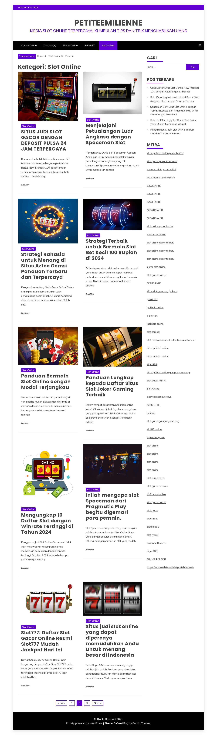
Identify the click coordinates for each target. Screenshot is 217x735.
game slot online (156, 266)
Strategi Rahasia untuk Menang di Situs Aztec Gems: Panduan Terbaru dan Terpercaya (44, 266)
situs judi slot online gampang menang (168, 372)
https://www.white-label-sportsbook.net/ (170, 567)
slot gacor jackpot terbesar (162, 161)
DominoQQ (50, 45)
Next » (97, 703)
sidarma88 (153, 526)
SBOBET (90, 45)
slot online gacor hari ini (160, 226)
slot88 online (154, 429)
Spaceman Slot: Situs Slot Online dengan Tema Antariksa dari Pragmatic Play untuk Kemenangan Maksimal (174, 110)
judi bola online (155, 307)
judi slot (151, 413)
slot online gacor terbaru (160, 242)
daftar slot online (156, 234)
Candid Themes (141, 723)
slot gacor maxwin (157, 486)
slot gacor (152, 510)
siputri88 (152, 364)
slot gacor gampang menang (163, 421)
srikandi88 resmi (156, 543)
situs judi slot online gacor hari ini (165, 153)
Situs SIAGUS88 (156, 559)
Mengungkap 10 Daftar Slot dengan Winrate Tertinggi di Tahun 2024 (47, 523)
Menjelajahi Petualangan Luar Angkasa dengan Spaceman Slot (109, 134)
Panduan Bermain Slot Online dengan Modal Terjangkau (46, 381)
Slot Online (108, 45)
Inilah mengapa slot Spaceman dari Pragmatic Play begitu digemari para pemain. (112, 506)
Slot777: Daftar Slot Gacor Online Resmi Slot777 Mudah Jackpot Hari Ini (46, 641)
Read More (25, 185)
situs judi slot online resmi (161, 177)
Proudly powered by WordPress (84, 723)
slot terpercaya (155, 477)
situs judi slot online (158, 348)
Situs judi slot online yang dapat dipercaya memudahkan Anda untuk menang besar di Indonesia (112, 640)
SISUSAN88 (154, 185)
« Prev (61, 703)
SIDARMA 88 (155, 210)
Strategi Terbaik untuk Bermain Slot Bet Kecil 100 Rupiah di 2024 (111, 250)
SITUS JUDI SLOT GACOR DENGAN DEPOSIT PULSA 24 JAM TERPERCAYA (44, 140)
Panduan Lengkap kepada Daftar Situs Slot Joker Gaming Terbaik (112, 386)
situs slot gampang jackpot (162, 291)
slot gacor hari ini (156, 275)
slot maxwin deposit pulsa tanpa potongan (171, 339)
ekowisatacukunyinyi (159, 396)
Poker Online (70, 45)
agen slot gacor (156, 437)
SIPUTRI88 (153, 405)
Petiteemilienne (108, 22)
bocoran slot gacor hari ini (161, 169)
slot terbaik (153, 331)
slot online (153, 445)
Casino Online (29, 45)
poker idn (152, 299)
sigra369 (152, 551)
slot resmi (152, 534)
